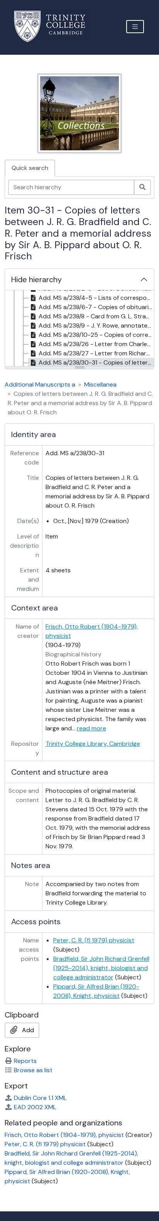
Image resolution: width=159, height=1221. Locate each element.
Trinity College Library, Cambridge (93, 744)
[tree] (79, 328)
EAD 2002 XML (35, 1107)
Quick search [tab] (30, 168)
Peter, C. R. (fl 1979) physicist (93, 940)
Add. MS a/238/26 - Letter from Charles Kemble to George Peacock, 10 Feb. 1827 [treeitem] (96, 344)
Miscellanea (100, 384)
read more (91, 728)
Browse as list (33, 1070)
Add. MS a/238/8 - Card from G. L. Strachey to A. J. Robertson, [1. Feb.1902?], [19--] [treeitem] (96, 316)
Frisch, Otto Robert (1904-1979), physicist (64, 1135)
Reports (25, 1061)
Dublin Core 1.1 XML (40, 1098)
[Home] (54, 26)
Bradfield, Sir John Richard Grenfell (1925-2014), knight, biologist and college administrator (101, 968)
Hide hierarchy (36, 279)
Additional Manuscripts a (40, 384)
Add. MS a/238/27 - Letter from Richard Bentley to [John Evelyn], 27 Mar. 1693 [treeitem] (96, 353)
